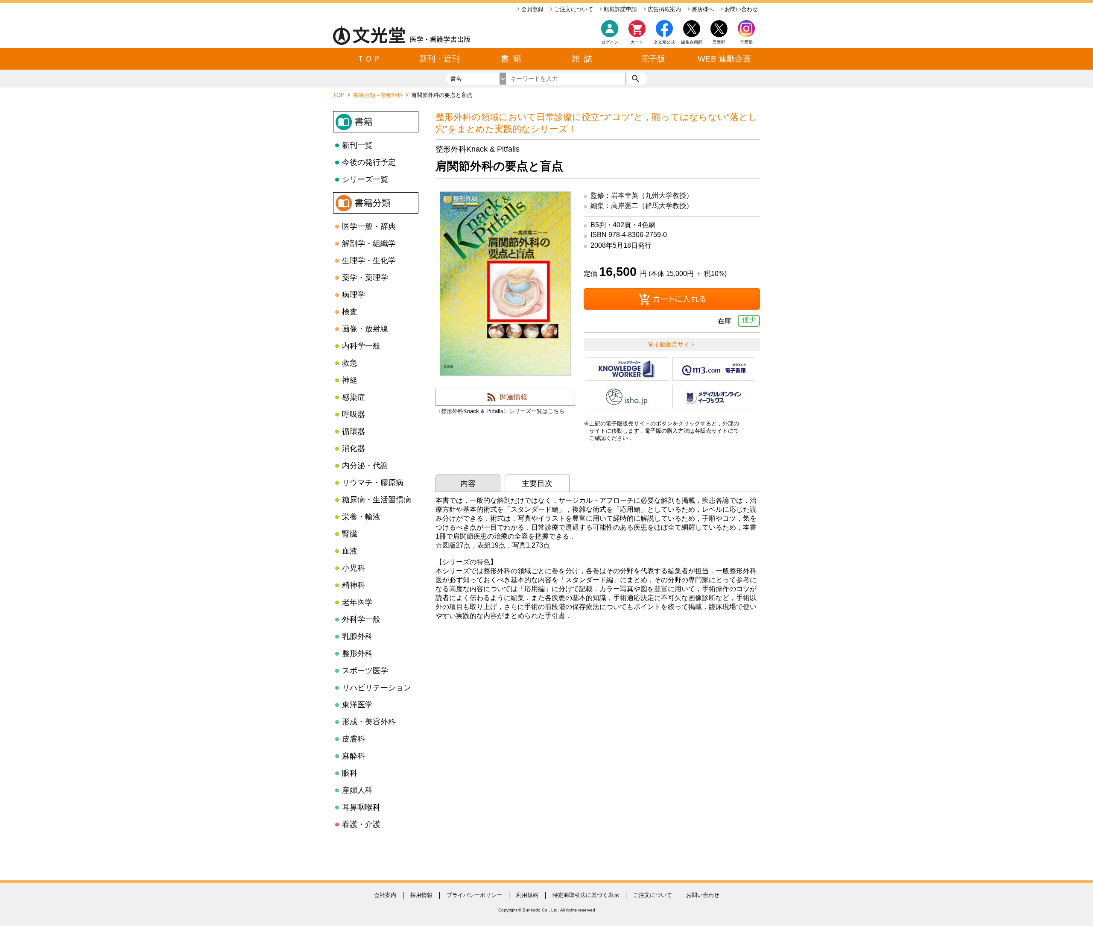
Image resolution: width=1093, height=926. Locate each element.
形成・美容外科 (369, 722)
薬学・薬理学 (365, 277)
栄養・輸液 (361, 517)
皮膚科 (353, 739)
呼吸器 (353, 414)
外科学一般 (361, 619)
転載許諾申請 (619, 9)
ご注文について (572, 9)
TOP (339, 95)
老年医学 (357, 602)
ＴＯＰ (369, 58)
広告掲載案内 (663, 9)
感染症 (353, 397)
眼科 (349, 773)
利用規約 (527, 895)
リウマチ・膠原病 (372, 482)
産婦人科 (357, 790)
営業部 (746, 42)
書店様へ (702, 9)
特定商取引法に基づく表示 (585, 895)
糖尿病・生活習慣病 (376, 499)
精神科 (353, 585)
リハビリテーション (376, 687)
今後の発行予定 (369, 162)
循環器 (353, 431)
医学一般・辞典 (369, 226)
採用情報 (421, 895)
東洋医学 (357, 704)
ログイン (609, 42)
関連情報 (513, 397)
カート (637, 42)
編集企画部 (691, 42)
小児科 (353, 568)
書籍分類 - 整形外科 (378, 95)
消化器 (353, 448)
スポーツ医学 (365, 670)
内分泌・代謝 (365, 465)
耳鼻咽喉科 (361, 807)
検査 (349, 312)
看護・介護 (361, 824)
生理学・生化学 (369, 260)
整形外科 (357, 653)
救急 (349, 363)
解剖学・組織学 (369, 243)
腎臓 (349, 534)
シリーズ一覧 (365, 179)
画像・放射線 (365, 329)
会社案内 (385, 895)
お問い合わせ (740, 9)
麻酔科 (353, 756)
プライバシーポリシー (474, 895)
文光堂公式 (664, 42)
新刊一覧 (357, 145)
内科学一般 (361, 346)
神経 (349, 380)
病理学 (353, 294)
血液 (349, 551)
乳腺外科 (357, 636)
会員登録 (532, 9)
